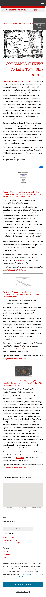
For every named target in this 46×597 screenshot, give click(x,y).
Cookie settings (26, 574)
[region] (23, 578)
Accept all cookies (23, 584)
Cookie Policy (24, 577)
